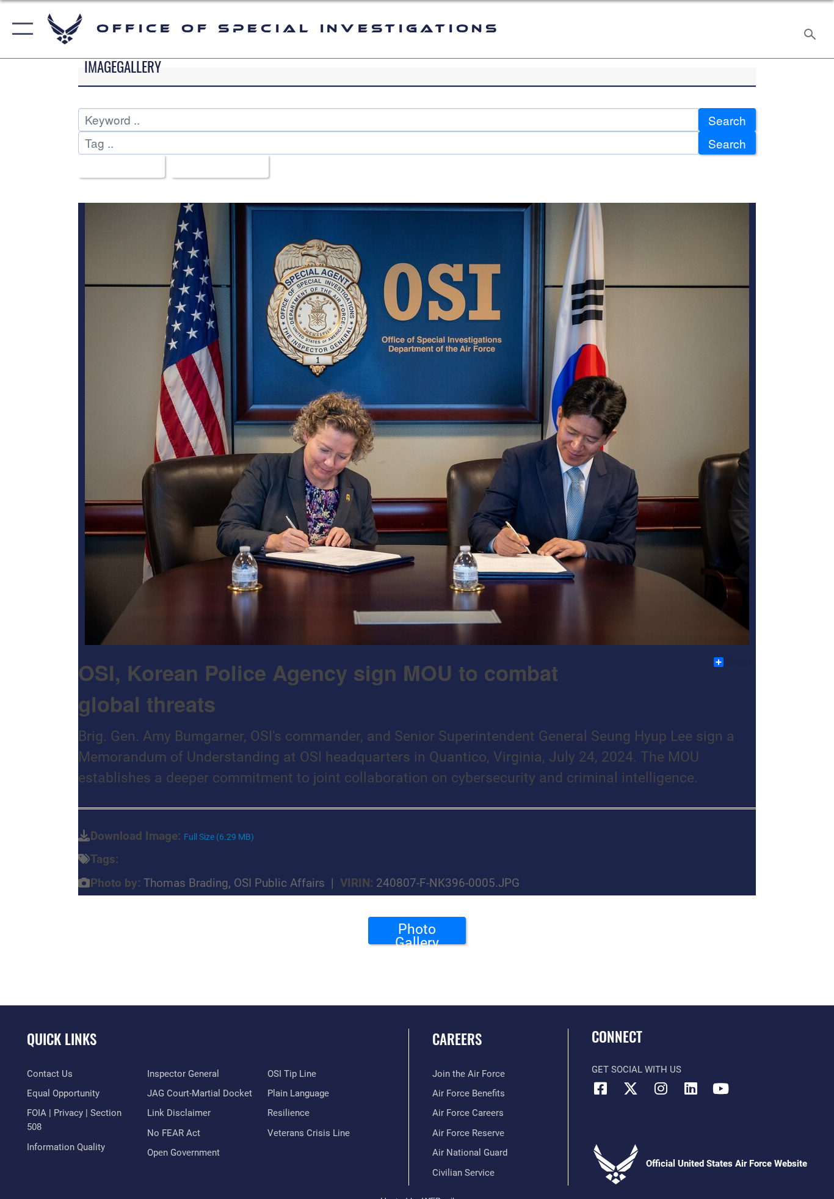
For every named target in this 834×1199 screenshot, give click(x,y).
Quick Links (61, 1039)
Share (740, 662)
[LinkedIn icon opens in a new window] (690, 1088)
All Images (117, 166)
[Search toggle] (812, 29)
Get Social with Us (636, 1069)
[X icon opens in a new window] (631, 1088)
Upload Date (215, 166)
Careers (457, 1039)
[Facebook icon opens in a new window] (601, 1088)
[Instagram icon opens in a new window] (660, 1088)
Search (727, 120)
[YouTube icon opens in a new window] (720, 1088)
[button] (20, 29)
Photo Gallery (417, 932)
